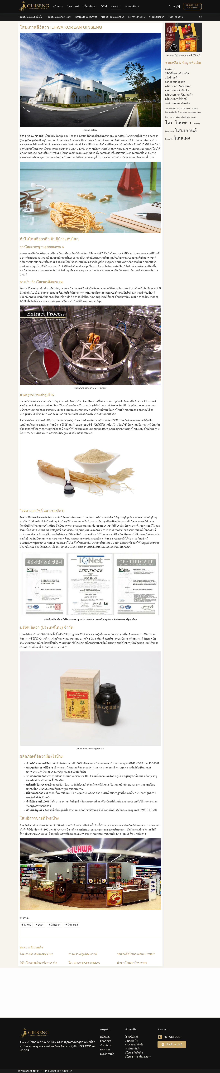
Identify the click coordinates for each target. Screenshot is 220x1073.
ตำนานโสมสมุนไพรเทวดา (132, 962)
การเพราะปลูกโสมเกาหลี (82, 954)
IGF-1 (188, 108)
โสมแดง (182, 138)
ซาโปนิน (183, 113)
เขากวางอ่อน (175, 117)
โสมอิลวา (54, 924)
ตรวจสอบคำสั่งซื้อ (175, 82)
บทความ (116, 6)
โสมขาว (183, 122)
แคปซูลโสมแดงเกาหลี (86, 17)
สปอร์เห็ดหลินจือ (194, 113)
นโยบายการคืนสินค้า (177, 90)
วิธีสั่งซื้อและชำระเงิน (177, 73)
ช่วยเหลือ (130, 6)
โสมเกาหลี (73, 6)
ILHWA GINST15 (136, 17)
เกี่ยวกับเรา (90, 6)
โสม (169, 122)
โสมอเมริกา (169, 131)
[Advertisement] (183, 192)
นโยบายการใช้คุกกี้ (176, 98)
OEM (104, 6)
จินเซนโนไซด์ (172, 112)
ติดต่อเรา (170, 69)
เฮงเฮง (193, 117)
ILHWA (26, 924)
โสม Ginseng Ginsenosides (84, 962)
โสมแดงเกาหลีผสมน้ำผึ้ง (30, 17)
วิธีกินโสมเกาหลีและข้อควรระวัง (38, 962)
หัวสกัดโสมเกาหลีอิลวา (112, 17)
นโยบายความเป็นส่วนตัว (179, 94)
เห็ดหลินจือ (185, 117)
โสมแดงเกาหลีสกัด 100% (58, 17)
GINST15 (181, 108)
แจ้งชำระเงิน (172, 77)
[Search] (200, 17)
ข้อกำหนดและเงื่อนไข (177, 103)
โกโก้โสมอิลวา (175, 17)
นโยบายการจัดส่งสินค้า (178, 86)
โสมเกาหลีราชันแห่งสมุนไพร (36, 954)
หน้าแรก (58, 6)
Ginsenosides (170, 108)
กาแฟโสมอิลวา (156, 17)
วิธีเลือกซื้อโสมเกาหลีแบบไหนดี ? (136, 954)
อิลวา (39, 924)
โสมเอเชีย (168, 139)
